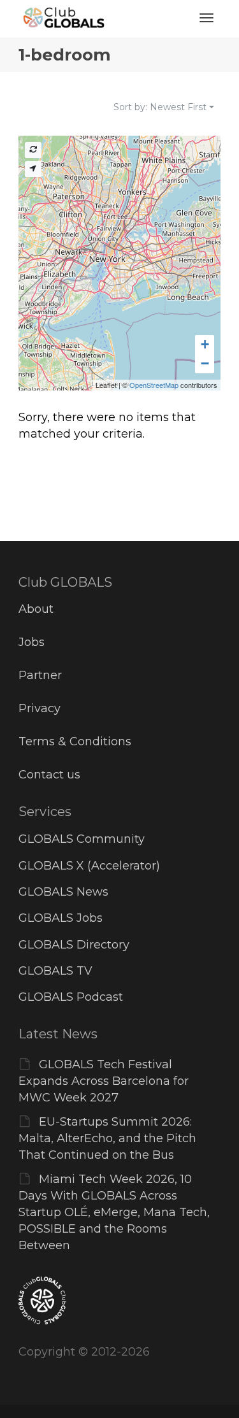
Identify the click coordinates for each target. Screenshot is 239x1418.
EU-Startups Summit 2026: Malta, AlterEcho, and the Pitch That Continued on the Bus (107, 1138)
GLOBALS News (63, 892)
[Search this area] (33, 150)
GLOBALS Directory (73, 945)
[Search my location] (33, 169)
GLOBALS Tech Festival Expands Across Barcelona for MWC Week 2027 (103, 1081)
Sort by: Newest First (159, 107)
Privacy (39, 708)
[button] (204, 344)
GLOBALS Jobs (60, 918)
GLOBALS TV (55, 971)
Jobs (31, 642)
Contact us (49, 775)
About (36, 609)
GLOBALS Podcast (70, 997)
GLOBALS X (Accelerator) (89, 866)
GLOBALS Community (81, 839)
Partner (40, 675)
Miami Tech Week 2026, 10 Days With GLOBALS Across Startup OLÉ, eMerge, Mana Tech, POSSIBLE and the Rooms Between (114, 1212)
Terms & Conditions (74, 741)
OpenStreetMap (153, 385)
